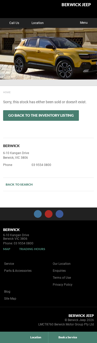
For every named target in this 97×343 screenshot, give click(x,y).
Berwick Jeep (76, 4)
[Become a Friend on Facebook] (59, 214)
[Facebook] (2, 92)
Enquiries (59, 271)
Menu (84, 23)
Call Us (14, 23)
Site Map (10, 298)
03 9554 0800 (41, 165)
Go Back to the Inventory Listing (41, 115)
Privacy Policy (62, 284)
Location (38, 23)
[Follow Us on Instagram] (38, 214)
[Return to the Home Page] (12, 321)
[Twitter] (7, 92)
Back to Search (19, 184)
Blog (7, 291)
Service (9, 264)
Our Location (62, 264)
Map (6, 249)
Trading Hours (32, 249)
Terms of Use (62, 278)
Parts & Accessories (18, 271)
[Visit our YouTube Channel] (49, 214)
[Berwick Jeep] (16, 9)
